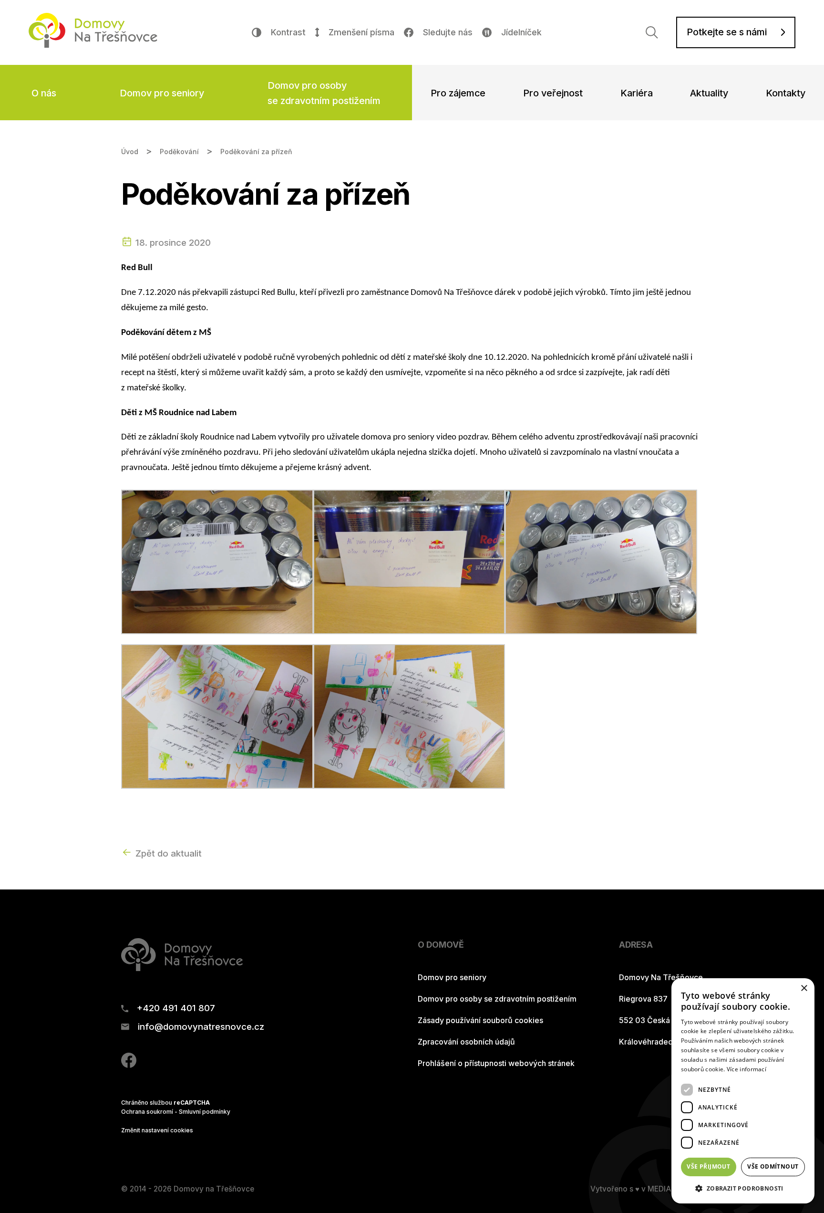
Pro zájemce (458, 93)
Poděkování (179, 151)
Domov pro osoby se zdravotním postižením (324, 93)
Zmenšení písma (361, 32)
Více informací (746, 1069)
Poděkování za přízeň (256, 151)
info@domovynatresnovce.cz (201, 1027)
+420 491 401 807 (176, 1008)
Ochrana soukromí (147, 1111)
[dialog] (742, 1090)
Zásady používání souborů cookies (480, 1020)
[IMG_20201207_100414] (409, 561)
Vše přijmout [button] (708, 1166)
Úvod (129, 151)
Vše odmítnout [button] (772, 1166)
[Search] (652, 32)
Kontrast (288, 32)
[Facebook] (128, 1064)
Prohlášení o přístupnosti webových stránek (496, 1063)
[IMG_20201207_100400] (601, 561)
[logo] (93, 44)
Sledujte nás (448, 32)
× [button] (803, 988)
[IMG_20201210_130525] (409, 716)
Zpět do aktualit (168, 853)
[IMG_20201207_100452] (217, 561)
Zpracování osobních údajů (466, 1041)
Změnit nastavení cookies (157, 1130)
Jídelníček (521, 32)
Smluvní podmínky (204, 1111)
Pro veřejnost (553, 93)
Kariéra (636, 93)
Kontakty (785, 93)
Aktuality (709, 93)
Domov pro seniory (162, 93)
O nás (43, 93)
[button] (743, 1188)
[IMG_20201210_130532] (217, 716)
